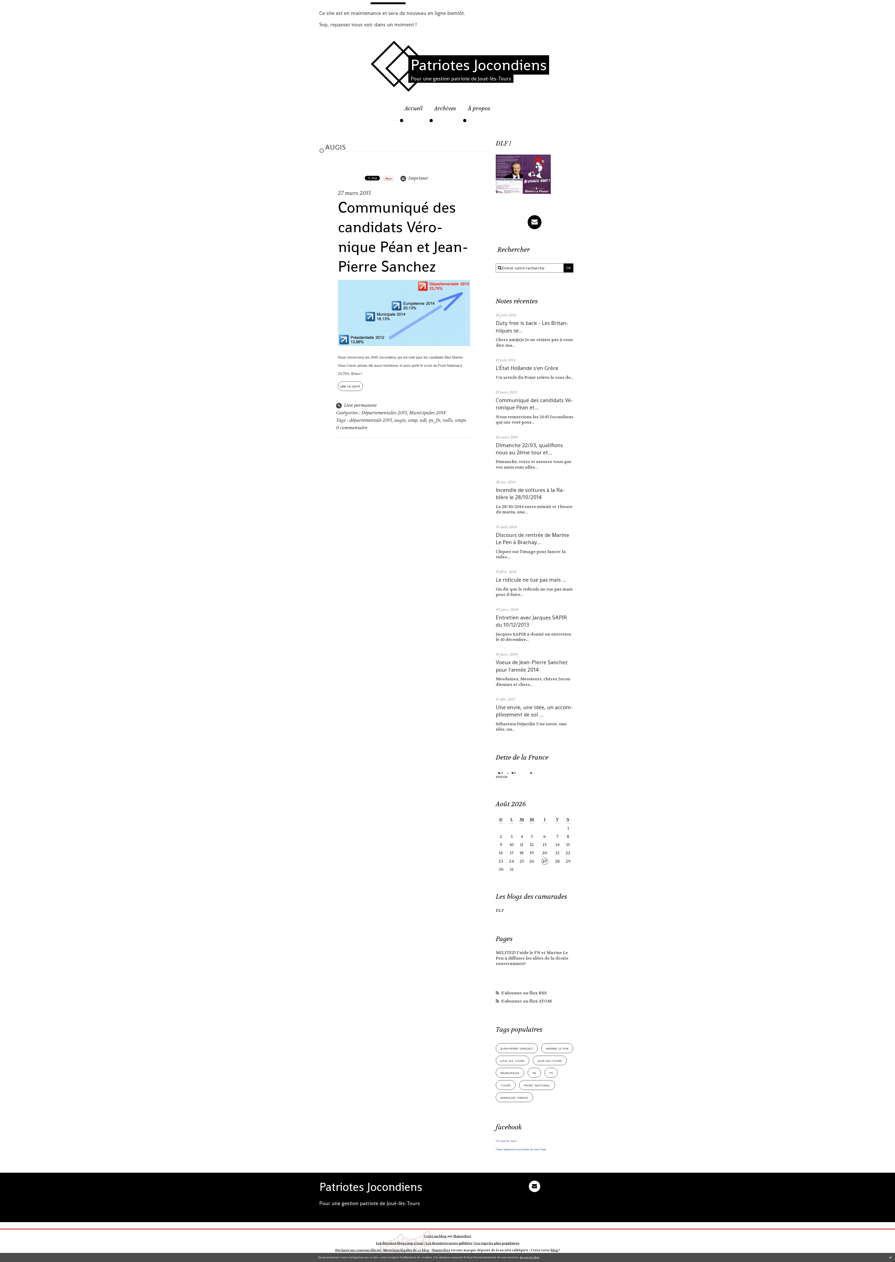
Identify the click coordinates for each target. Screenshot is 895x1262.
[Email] (534, 222)
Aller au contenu (24, 8)
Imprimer (417, 178)
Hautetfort (462, 1236)
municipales (510, 1072)
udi (423, 420)
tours (506, 1085)
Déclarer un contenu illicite (358, 1250)
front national (537, 1085)
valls (448, 420)
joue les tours (512, 1060)
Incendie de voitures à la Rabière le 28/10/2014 (530, 493)
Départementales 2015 (384, 413)
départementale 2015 (370, 420)
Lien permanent (360, 405)
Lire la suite (350, 386)
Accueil (414, 108)
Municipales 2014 (427, 413)
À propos (479, 108)
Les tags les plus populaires (496, 1243)
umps (460, 420)
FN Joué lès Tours (506, 1141)
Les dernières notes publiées (448, 1243)
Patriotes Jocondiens (479, 65)
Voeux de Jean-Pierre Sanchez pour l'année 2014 (532, 666)
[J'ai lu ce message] (890, 1257)
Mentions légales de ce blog (406, 1250)
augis (400, 420)
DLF (500, 910)
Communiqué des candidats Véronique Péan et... (534, 404)
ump (412, 420)
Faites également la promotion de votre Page (521, 1149)
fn (438, 420)
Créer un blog (435, 1236)
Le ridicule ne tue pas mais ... (531, 579)
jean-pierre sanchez (517, 1048)
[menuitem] (413, 111)
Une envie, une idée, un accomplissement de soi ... (534, 711)
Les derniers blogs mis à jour (399, 1243)
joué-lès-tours (550, 1060)
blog (554, 1250)
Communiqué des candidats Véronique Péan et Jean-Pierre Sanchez (403, 237)
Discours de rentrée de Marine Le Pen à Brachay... (532, 538)
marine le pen (557, 1048)
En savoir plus (529, 1257)
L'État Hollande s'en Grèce (527, 368)
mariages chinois (514, 1097)
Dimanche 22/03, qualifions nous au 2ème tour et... (529, 449)
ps (431, 420)
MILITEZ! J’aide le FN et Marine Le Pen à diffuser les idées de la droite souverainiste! (532, 958)
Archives (445, 108)
